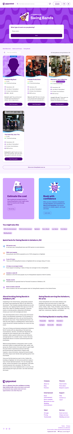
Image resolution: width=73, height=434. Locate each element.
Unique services (63, 415)
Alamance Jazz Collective (59, 79)
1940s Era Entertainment (25, 229)
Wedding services (64, 417)
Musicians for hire (49, 401)
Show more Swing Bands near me (36, 167)
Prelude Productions (34, 79)
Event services (63, 413)
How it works (63, 384)
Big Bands (37, 229)
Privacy (68, 426)
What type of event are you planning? (23, 27)
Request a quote (64, 387)
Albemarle (59, 324)
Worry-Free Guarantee (49, 205)
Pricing (46, 415)
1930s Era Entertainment (10, 229)
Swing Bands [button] (42, 18)
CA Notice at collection (64, 427)
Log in (50, 4)
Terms (63, 426)
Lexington (42, 324)
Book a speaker (48, 399)
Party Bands (64, 229)
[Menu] (68, 4)
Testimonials (47, 417)
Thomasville (43, 320)
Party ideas (62, 386)
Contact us (62, 397)
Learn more (47, 213)
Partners (46, 387)
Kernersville (51, 324)
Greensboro (60, 320)
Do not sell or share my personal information (58, 429)
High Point (51, 320)
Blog (45, 386)
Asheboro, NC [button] (36, 14)
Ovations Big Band (10, 79)
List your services (57, 4)
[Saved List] (64, 4)
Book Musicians (7, 48)
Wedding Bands (8, 233)
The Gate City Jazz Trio (12, 134)
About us (46, 384)
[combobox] (32, 4)
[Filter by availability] (13, 52)
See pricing (11, 208)
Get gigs (46, 413)
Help (60, 395)
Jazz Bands (55, 229)
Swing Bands (27, 48)
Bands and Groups (17, 48)
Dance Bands (45, 229)
